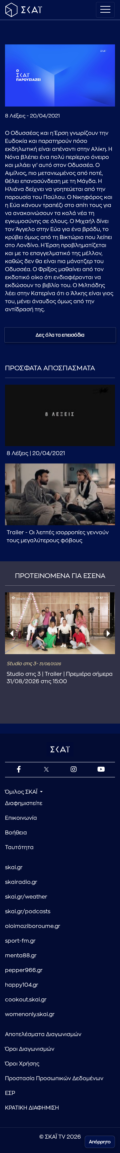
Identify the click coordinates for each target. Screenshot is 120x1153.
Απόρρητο (100, 1142)
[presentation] (12, 633)
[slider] (60, 85)
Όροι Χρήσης (22, 1064)
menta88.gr (21, 955)
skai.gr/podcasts (27, 911)
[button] (15, 95)
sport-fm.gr (20, 941)
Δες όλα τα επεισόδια (60, 335)
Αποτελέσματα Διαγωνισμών (43, 1034)
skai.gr (14, 867)
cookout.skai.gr (26, 999)
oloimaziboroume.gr (32, 926)
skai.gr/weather (26, 897)
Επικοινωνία (21, 818)
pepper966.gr (24, 970)
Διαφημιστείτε (23, 803)
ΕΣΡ (10, 1093)
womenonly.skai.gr (30, 1014)
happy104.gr (21, 985)
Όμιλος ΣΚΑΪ (22, 792)
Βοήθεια (16, 832)
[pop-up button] (93, 95)
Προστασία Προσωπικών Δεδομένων (54, 1078)
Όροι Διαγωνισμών (29, 1049)
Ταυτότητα (19, 847)
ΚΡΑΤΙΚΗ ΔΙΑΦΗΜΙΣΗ (32, 1108)
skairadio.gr (21, 882)
